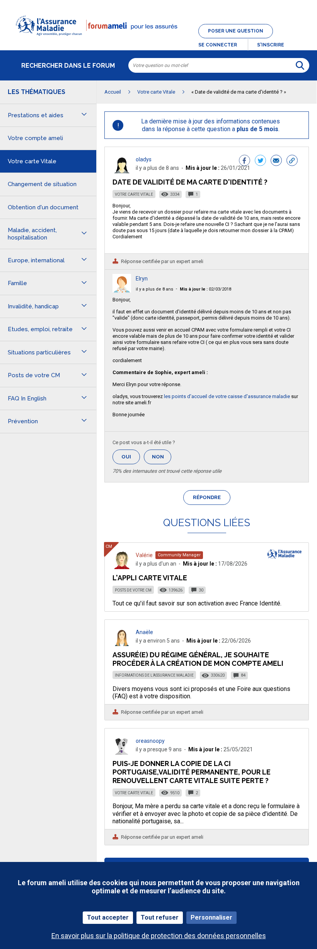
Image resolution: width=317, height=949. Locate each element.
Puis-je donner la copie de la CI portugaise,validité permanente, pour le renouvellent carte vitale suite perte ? (191, 772)
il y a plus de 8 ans (154, 289)
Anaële (144, 632)
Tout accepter (108, 917)
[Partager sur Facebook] (244, 161)
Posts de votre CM (133, 590)
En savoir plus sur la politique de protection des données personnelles (158, 936)
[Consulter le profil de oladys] (121, 171)
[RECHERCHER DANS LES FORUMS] (300, 65)
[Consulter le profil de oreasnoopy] (121, 752)
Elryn (142, 278)
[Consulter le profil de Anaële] (121, 644)
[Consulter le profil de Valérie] (121, 567)
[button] (158, 40)
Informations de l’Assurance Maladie (154, 675)
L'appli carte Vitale (149, 578)
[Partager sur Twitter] (260, 161)
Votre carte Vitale (134, 194)
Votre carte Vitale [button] (32, 161)
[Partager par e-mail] (276, 161)
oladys (144, 159)
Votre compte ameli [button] (35, 138)
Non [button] (161, 459)
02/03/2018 (205, 289)
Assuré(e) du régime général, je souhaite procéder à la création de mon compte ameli (197, 659)
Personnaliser (211, 917)
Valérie (144, 555)
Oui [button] (130, 457)
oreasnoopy (150, 741)
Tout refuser (160, 917)
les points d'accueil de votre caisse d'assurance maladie (227, 396)
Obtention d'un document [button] (43, 207)
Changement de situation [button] (42, 184)
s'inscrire (270, 45)
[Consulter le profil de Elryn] (121, 290)
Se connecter (217, 45)
